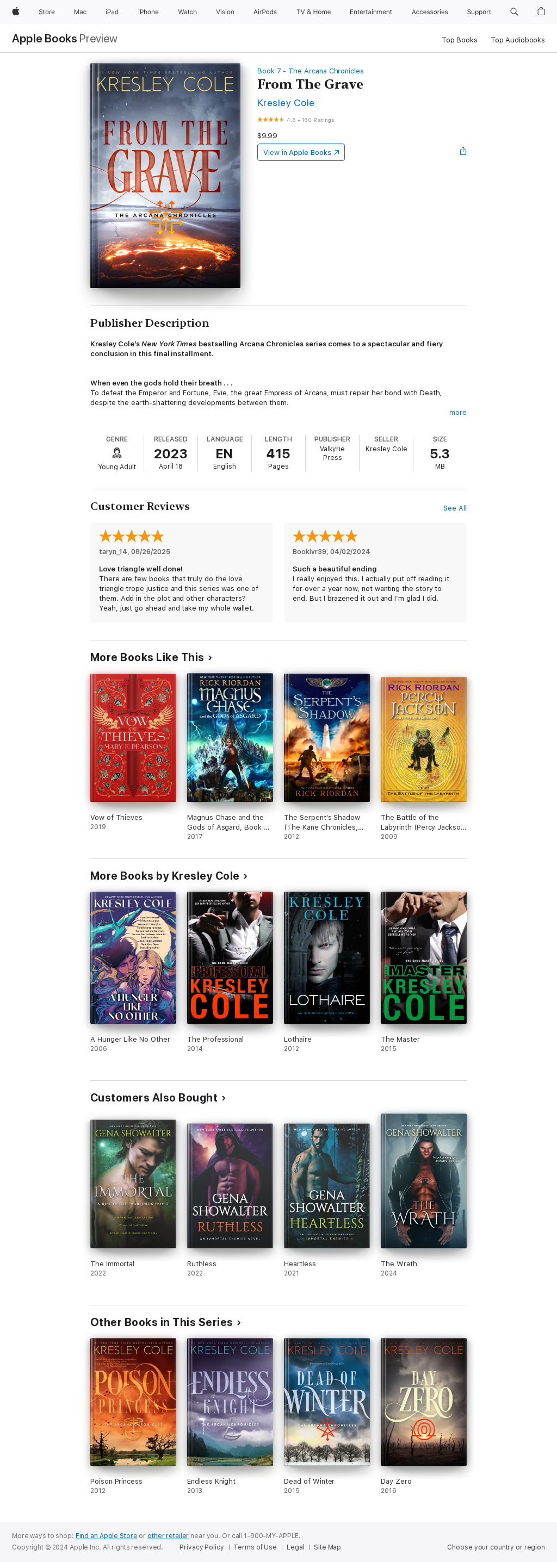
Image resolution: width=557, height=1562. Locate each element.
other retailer (168, 1536)
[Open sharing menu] (463, 152)
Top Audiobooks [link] (518, 40)
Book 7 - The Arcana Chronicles (310, 71)
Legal (295, 1547)
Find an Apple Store (107, 1536)
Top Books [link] (460, 40)
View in (297, 152)
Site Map (327, 1547)
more (458, 412)
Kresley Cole (286, 102)
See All (455, 508)
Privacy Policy (202, 1547)
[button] (514, 12)
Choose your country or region (496, 1547)
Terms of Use (255, 1547)
